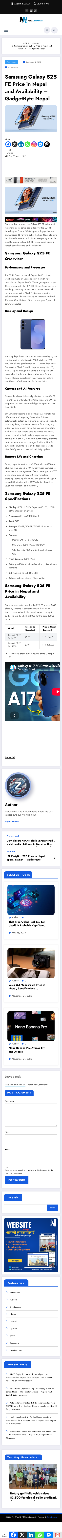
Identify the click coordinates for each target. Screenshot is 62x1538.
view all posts (12, 822)
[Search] (47, 30)
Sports (12, 1335)
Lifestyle (13, 1314)
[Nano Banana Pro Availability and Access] (31, 1026)
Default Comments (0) (15, 1084)
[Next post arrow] (54, 858)
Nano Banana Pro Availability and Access (27, 1049)
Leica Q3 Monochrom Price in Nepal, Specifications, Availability (27, 987)
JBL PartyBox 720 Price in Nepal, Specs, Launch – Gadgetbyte (26, 858)
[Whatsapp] (27, 144)
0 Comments (13, 67)
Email (7, 1149)
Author (11, 804)
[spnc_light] (54, 30)
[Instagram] (34, 144)
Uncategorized (16, 1350)
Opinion (13, 1328)
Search (13, 1197)
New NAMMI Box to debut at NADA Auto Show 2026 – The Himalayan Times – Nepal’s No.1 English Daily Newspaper (31, 1434)
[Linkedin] (21, 144)
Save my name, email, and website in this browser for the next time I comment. (29, 1172)
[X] (15, 144)
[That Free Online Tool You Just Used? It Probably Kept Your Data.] (31, 899)
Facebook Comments (37, 1084)
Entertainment (15, 1307)
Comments (9, 1101)
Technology (11, 62)
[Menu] (6, 30)
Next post (11, 851)
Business (13, 1299)
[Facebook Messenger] (40, 144)
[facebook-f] (26, 10)
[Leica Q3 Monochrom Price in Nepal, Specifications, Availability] (31, 962)
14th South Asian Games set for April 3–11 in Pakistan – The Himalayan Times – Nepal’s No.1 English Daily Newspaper (34, 1509)
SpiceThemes (52, 1530)
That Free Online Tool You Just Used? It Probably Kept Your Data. (27, 924)
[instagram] (35, 10)
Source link (10, 757)
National (13, 1321)
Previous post (13, 836)
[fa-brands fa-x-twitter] (31, 10)
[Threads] (47, 144)
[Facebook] (8, 144)
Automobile (15, 1292)
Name (7, 1132)
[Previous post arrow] (54, 841)
